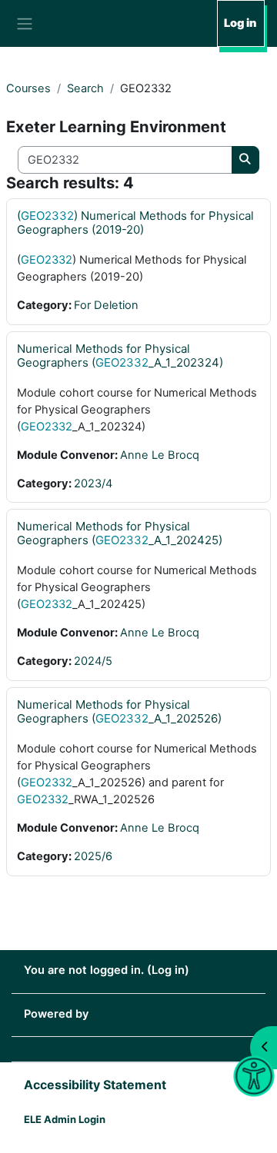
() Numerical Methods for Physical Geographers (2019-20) (135, 222)
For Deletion (106, 305)
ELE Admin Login (64, 1119)
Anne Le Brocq (159, 455)
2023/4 (93, 483)
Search (85, 88)
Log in (240, 23)
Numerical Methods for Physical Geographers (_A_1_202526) (119, 711)
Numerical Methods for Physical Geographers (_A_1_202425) (119, 533)
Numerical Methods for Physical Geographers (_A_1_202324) (120, 355)
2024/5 (93, 661)
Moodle (112, 1014)
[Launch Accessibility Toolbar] (253, 1076)
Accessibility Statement (95, 1084)
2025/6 (93, 856)
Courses (28, 88)
